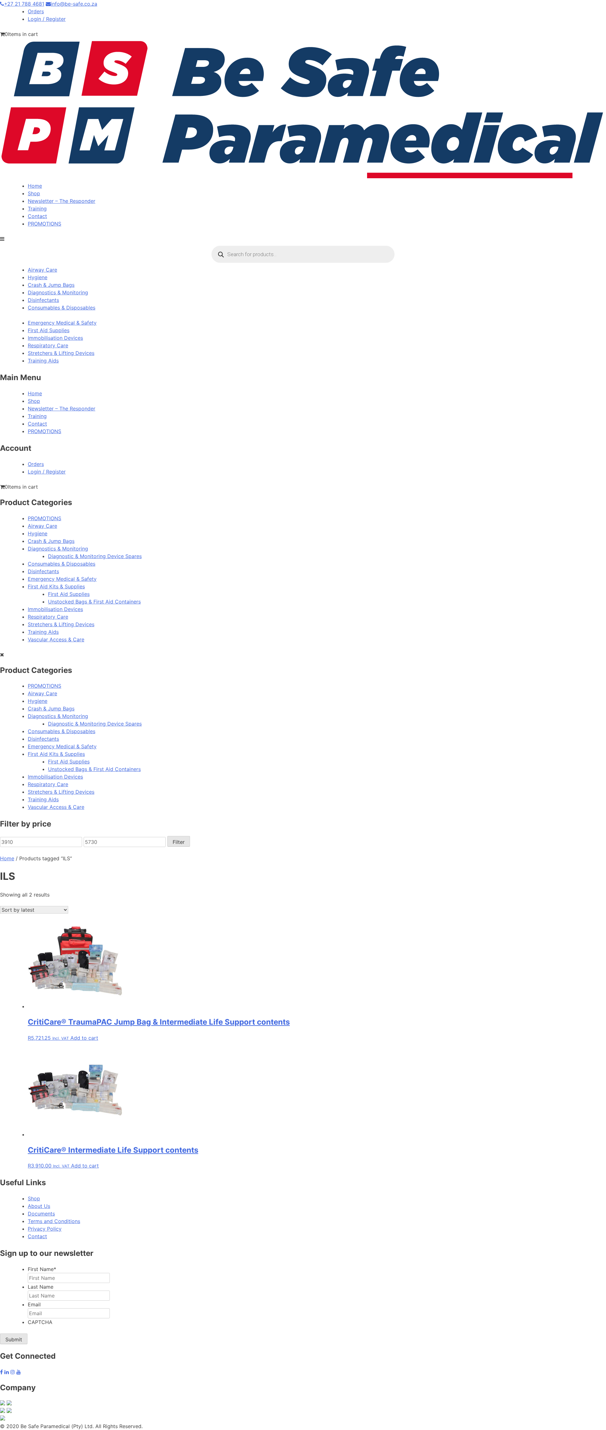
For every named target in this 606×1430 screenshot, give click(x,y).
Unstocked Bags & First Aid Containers (94, 601)
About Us (39, 1206)
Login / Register (47, 19)
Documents (41, 1213)
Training (37, 208)
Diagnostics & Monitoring (58, 292)
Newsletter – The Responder (61, 201)
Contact (37, 216)
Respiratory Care (48, 345)
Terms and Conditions (54, 1221)
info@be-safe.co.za (74, 4)
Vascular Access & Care (56, 639)
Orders (36, 11)
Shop (34, 193)
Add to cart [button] (84, 1038)
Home (35, 186)
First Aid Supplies (48, 330)
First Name (42, 1269)
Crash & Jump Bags (51, 285)
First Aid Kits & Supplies (56, 586)
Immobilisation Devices (55, 338)
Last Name (40, 1287)
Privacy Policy (45, 1229)
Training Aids (43, 360)
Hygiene (37, 277)
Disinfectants (43, 300)
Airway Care (42, 270)
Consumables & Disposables (61, 307)
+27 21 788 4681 (24, 4)
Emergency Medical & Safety (62, 323)
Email (34, 1304)
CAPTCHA (40, 1322)
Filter (179, 842)
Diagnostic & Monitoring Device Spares (95, 556)
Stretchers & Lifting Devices (61, 353)
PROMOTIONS (44, 224)
